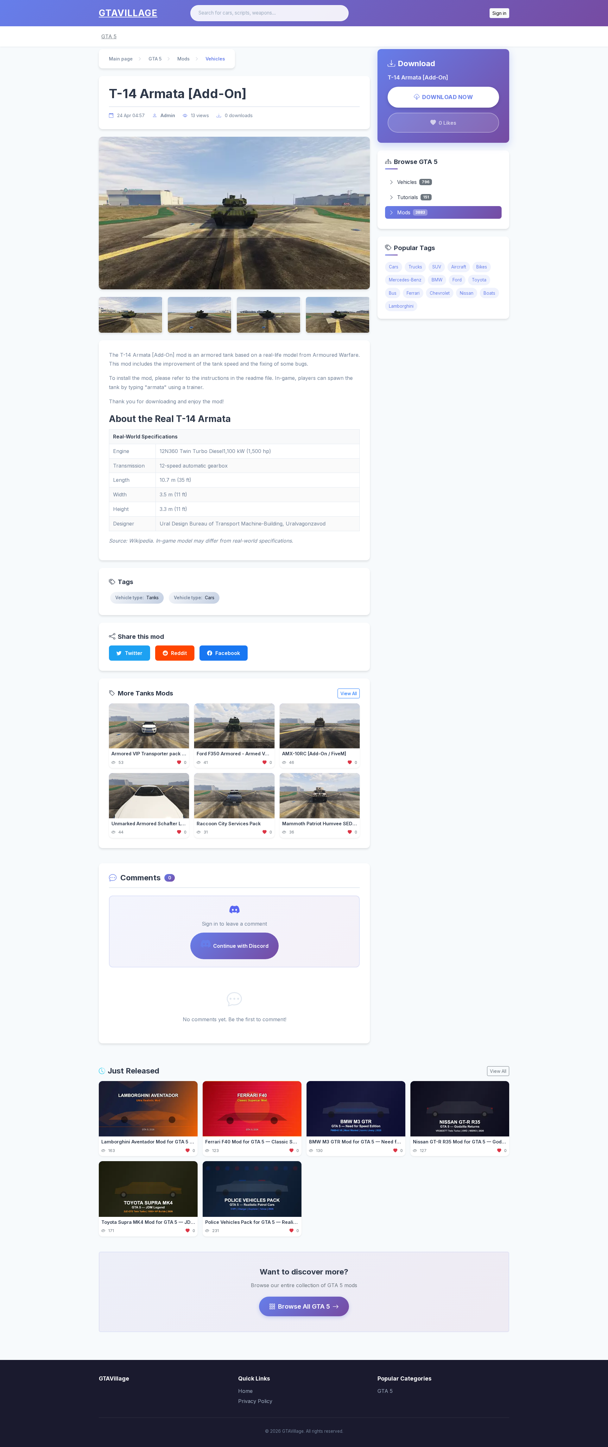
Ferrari (413, 293)
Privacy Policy (255, 1401)
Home (245, 1391)
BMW (437, 279)
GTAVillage (128, 13)
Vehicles (413, 182)
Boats (489, 293)
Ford (457, 279)
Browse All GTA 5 (304, 1306)
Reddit (179, 653)
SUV (436, 266)
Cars (393, 266)
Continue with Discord (241, 946)
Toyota (479, 279)
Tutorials (413, 197)
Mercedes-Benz (405, 279)
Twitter (133, 653)
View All (348, 693)
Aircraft (458, 266)
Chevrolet (440, 293)
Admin (168, 115)
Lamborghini (401, 306)
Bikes (481, 266)
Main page (121, 58)
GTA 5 (109, 36)
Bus (392, 293)
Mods (183, 58)
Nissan (466, 293)
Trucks (415, 266)
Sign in (499, 13)
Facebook (227, 653)
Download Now (447, 97)
